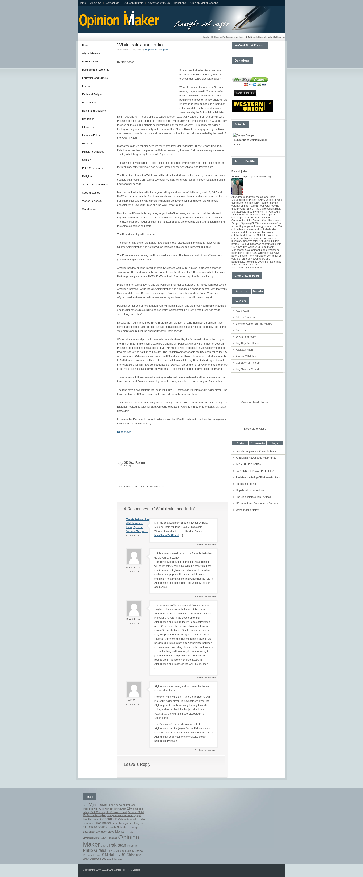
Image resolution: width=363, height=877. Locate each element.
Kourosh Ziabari (115, 827)
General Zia (109, 819)
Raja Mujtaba (151, 49)
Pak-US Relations (92, 168)
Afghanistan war (91, 53)
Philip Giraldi (94, 850)
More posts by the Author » (246, 267)
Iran (98, 823)
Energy (86, 86)
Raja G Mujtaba (116, 851)
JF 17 (87, 827)
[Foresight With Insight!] (119, 27)
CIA (129, 808)
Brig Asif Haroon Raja (106, 808)
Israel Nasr (118, 823)
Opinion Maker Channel (204, 2)
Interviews (88, 127)
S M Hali (108, 855)
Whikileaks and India (140, 45)
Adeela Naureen (245, 317)
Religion (87, 176)
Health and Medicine (94, 110)
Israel (106, 823)
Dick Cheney (97, 812)
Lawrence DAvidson (95, 831)
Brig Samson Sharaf (247, 369)
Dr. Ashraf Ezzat (116, 812)
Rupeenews (124, 432)
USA (138, 855)
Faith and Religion (92, 94)
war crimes (92, 859)
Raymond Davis (92, 855)
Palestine (132, 845)
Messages (88, 143)
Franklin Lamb (91, 819)
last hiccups (132, 827)
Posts (239, 443)
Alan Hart (241, 330)
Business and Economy (95, 69)
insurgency (89, 823)
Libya (111, 831)
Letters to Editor (91, 135)
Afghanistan (97, 805)
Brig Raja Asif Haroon (248, 343)
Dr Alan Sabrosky (246, 336)
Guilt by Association (128, 819)
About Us (95, 2)
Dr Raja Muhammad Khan (120, 815)
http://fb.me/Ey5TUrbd (166, 535)
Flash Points (89, 102)
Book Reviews (90, 61)
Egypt (137, 815)
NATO (102, 838)
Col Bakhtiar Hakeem (248, 362)
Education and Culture (95, 78)
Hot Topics (88, 119)
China (123, 809)
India (142, 819)
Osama (104, 845)
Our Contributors (133, 2)
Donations (180, 2)
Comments (257, 443)
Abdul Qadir (243, 310)
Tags (275, 443)
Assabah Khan (244, 349)
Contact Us (112, 2)
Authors (241, 291)
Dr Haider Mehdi (136, 812)
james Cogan (134, 823)
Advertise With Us (159, 2)
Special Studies (91, 192)
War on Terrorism (92, 200)
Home (82, 2)
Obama (112, 838)
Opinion (86, 159)
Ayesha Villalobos (246, 356)
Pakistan (117, 845)
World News (89, 209)
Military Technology (93, 151)
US (117, 855)
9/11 (85, 805)
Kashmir (98, 827)
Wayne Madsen (112, 859)
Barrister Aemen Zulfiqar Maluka (254, 323)
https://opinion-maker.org (257, 176)
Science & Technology (95, 184)
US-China (127, 855)
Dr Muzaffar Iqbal (94, 815)
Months (258, 291)
